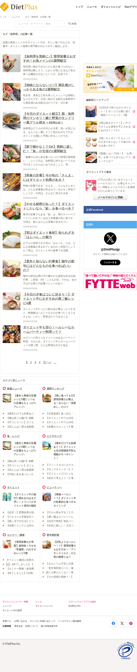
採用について (31, 626)
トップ (79, 6)
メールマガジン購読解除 (69, 621)
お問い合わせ (20, 621)
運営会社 (18, 626)
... (55, 362)
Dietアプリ (131, 6)
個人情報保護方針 (49, 626)
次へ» (47, 362)
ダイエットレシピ (111, 6)
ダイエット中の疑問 (12, 610)
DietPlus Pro (74, 606)
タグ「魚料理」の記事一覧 (38, 17)
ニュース (92, 6)
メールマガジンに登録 (110, 197)
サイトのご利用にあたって (42, 621)
